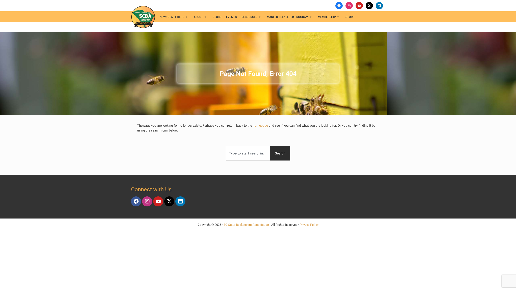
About (198, 17)
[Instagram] (147, 201)
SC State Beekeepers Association (246, 225)
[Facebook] (136, 201)
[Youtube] (158, 201)
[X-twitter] (169, 201)
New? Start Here (172, 17)
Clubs (217, 17)
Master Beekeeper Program (287, 17)
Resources (249, 17)
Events (231, 17)
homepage (260, 125)
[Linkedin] (180, 201)
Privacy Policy (309, 225)
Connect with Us (151, 189)
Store (349, 17)
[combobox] (248, 153)
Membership (327, 17)
